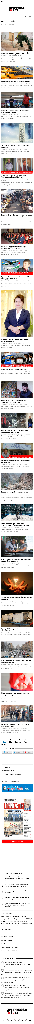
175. (24, 741)
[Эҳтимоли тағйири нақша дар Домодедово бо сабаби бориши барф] (17, 513)
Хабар (14, 57)
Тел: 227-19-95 (6, 944)
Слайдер (10, 57)
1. (11, 739)
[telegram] (22, 1020)
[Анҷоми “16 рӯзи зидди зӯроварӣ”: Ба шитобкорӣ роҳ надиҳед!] (17, 236)
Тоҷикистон (15, 83)
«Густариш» (18, 951)
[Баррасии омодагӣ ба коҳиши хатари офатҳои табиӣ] (17, 481)
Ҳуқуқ (24, 179)
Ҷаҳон (18, 57)
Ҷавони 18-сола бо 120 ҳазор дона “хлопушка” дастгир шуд (14, 401)
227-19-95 (5, 781)
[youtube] (18, 1020)
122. (15, 741)
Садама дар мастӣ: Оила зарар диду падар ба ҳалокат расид (15, 431)
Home (4, 24)
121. (9, 741)
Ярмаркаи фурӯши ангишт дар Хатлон (15, 82)
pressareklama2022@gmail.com (10, 947)
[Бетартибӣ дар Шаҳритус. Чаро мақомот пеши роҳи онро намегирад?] (17, 201)
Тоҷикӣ (14, 2)
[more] (7, 967)
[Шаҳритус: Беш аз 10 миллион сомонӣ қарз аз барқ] (17, 450)
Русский (19, 2)
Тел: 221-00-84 (6, 933)
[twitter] (12, 1020)
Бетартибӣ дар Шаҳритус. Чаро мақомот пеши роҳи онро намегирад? (16, 216)
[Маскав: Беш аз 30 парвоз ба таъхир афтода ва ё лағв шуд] (17, 100)
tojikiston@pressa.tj (15, 774)
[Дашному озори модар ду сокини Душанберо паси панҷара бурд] (17, 165)
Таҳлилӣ (15, 280)
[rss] (25, 1020)
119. (24, 739)
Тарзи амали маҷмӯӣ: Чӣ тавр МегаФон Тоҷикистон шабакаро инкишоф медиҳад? (17, 905)
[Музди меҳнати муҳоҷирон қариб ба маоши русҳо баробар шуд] (17, 41)
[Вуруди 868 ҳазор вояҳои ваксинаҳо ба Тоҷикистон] (17, 618)
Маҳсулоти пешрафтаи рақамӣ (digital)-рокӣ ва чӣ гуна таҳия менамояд (17, 898)
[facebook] (8, 1020)
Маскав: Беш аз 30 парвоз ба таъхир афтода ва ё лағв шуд (15, 111)
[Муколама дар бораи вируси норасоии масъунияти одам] (17, 682)
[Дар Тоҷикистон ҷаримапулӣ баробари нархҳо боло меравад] (17, 546)
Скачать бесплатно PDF (17, 841)
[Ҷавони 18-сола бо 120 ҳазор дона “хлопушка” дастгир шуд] (17, 389)
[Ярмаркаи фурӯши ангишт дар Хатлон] (17, 72)
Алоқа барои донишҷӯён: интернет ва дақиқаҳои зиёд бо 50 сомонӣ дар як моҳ (17, 878)
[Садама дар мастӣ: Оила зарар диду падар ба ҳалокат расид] (17, 420)
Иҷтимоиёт (4, 57)
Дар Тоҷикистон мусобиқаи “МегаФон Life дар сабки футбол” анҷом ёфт (17, 885)
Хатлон (24, 219)
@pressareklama (14, 781)
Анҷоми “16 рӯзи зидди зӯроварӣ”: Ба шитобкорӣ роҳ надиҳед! (15, 247)
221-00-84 (5, 774)
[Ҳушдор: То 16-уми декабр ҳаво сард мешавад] (17, 133)
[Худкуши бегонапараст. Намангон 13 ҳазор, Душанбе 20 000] (17, 267)
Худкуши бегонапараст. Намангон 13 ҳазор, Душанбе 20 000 (15, 278)
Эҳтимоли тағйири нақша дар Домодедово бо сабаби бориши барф (15, 525)
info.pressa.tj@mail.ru (7, 937)
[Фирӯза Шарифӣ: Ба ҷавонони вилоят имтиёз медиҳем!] (17, 314)
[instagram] (15, 1020)
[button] (28, 16)
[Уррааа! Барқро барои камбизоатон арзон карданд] (17, 583)
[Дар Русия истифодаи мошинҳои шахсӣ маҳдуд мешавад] (17, 649)
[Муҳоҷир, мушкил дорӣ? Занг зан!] (17, 359)
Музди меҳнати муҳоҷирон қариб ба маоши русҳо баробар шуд (15, 54)
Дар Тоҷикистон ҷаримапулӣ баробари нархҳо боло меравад (16, 560)
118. (18, 739)
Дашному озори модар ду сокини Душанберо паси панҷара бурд (13, 177)
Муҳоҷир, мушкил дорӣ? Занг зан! (14, 370)
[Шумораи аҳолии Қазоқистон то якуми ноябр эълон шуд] (17, 714)
